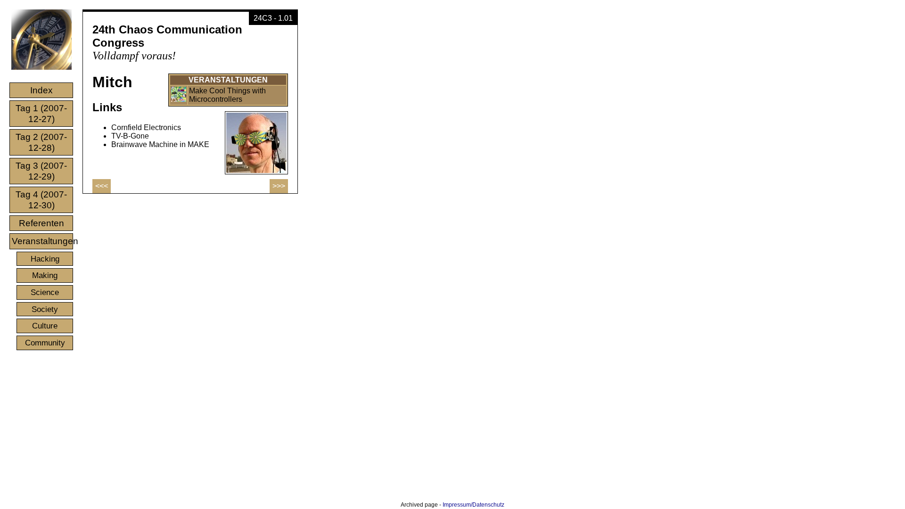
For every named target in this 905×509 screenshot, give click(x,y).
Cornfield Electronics (146, 127)
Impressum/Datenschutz (473, 504)
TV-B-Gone (130, 136)
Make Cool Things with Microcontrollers (227, 95)
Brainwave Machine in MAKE (160, 144)
